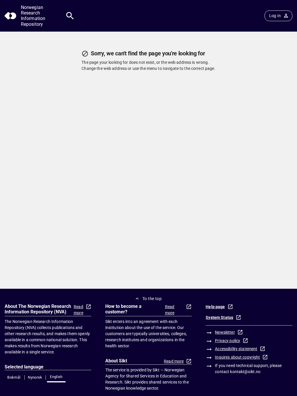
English (56, 377)
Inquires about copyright (237, 357)
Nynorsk (35, 377)
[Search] (70, 16)
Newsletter (225, 332)
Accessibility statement (236, 348)
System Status (219, 317)
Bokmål (13, 377)
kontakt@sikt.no (245, 371)
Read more (78, 309)
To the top (152, 298)
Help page (215, 306)
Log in (275, 15)
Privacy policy (227, 340)
